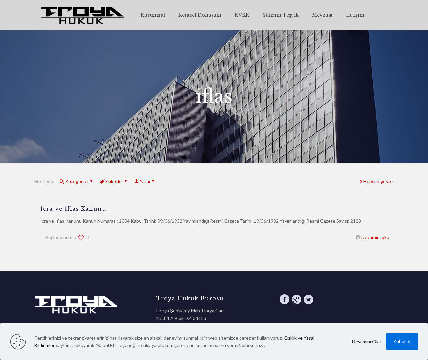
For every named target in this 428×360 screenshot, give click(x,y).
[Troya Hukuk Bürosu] (82, 15)
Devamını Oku (366, 341)
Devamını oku (375, 237)
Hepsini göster (378, 181)
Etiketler (114, 181)
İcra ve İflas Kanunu (73, 208)
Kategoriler (77, 181)
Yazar (145, 181)
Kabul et (402, 341)
